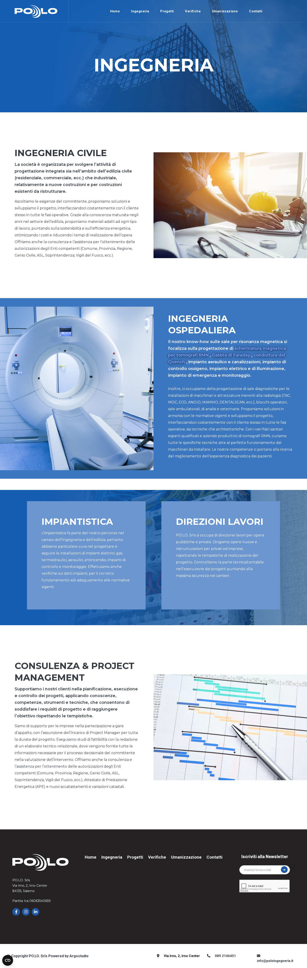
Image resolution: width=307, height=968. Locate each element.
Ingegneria (140, 11)
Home (115, 11)
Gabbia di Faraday (231, 355)
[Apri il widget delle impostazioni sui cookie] (7, 960)
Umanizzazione (225, 11)
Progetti (167, 11)
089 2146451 (225, 956)
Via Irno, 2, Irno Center (182, 956)
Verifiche (193, 11)
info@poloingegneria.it (275, 961)
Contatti (255, 11)
